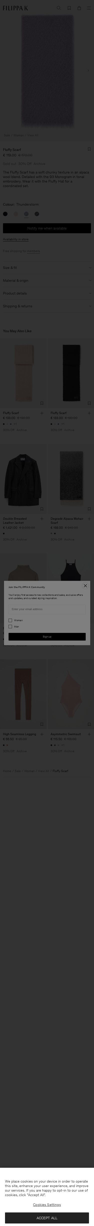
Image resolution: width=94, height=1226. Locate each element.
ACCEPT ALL (47, 1218)
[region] (47, 1197)
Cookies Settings (47, 1204)
